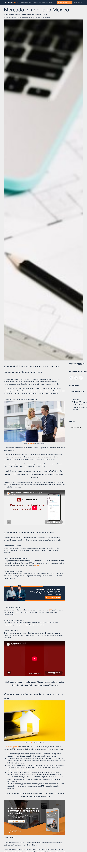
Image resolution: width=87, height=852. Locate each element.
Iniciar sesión (78, 2)
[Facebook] (71, 378)
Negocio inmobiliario (77, 391)
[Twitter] (76, 378)
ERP (50, 610)
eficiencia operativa (12, 747)
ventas (36, 565)
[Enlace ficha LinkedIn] (81, 378)
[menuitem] (26, 2)
